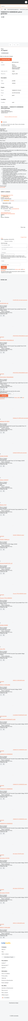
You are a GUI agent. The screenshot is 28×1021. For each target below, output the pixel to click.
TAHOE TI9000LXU (4, 539)
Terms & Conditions (6, 973)
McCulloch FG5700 (4, 858)
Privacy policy (5, 975)
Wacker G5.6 (3, 505)
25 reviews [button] (12, 200)
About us (3, 949)
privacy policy (18, 269)
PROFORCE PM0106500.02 (7, 340)
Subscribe (4, 395)
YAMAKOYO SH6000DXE (6, 754)
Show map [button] (23, 227)
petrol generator (15, 62)
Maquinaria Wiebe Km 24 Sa (7, 195)
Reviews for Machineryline (7, 980)
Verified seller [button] (5, 196)
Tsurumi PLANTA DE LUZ (6, 563)
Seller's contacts (5, 954)
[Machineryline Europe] (9, 2)
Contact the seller (6, 59)
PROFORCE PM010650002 (6, 377)
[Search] (26, 6)
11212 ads (7, 197)
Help (3, 951)
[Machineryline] (5, 9)
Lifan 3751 (2, 649)
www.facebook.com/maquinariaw (8, 213)
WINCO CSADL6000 (5, 684)
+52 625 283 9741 (15, 208)
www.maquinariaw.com (6, 212)
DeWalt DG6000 (4, 625)
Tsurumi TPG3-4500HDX (6, 598)
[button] (26, 2)
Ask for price (5, 53)
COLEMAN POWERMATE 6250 (7, 719)
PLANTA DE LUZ (4, 303)
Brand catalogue (5, 982)
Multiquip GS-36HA (4, 421)
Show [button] (10, 208)
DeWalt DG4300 (4, 456)
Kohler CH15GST (4, 480)
